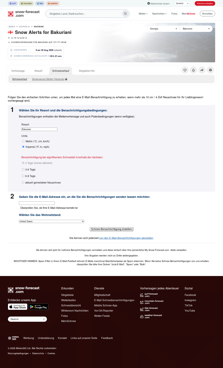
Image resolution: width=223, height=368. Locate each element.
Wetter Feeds (102, 316)
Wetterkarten (68, 300)
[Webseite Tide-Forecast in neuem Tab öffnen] (40, 3)
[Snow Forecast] (23, 13)
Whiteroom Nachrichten (74, 310)
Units (24, 136)
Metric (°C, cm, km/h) (37, 141)
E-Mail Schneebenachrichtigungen (114, 300)
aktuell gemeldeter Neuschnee (43, 182)
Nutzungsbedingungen (18, 353)
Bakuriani (39, 26)
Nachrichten (158, 13)
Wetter (142, 13)
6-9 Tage (30, 176)
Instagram (190, 300)
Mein (188, 13)
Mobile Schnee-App (105, 305)
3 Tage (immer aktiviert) (38, 163)
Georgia (24, 26)
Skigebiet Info (87, 71)
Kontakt (62, 338)
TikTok (188, 305)
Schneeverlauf (60, 71)
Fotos (174, 13)
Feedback (107, 338)
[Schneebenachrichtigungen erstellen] (193, 70)
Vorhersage (18, 71)
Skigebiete (67, 295)
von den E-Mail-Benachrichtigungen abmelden (126, 238)
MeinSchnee (68, 321)
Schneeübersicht (71, 305)
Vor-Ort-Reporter (103, 310)
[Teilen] (202, 70)
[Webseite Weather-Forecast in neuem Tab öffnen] (53, 3)
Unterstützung (46, 338)
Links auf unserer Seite (84, 338)
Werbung (28, 338)
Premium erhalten (205, 3)
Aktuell (38, 71)
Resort (25, 124)
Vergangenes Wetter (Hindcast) (48, 79)
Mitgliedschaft (102, 295)
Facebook (190, 295)
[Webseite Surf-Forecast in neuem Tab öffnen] (13, 3)
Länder (11, 26)
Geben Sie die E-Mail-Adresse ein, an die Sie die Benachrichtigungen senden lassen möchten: (84, 197)
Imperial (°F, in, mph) (37, 146)
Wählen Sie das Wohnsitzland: (40, 215)
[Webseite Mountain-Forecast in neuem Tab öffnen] (26, 3)
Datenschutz (38, 353)
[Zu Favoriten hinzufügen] (185, 70)
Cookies (51, 353)
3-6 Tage (30, 169)
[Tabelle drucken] (210, 70)
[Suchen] (125, 13)
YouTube (190, 310)
